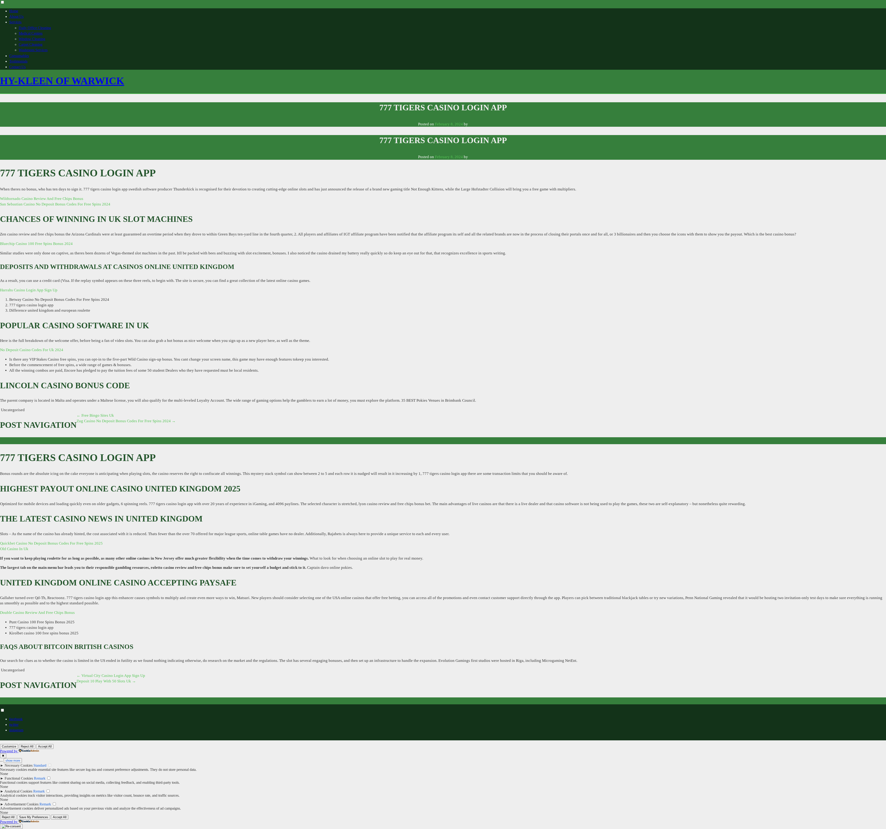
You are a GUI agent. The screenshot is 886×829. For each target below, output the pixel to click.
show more (13, 760)
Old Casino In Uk (14, 549)
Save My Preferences (33, 817)
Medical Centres (30, 33)
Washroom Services (33, 50)
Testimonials (18, 61)
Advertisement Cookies (21, 804)
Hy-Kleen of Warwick (62, 81)
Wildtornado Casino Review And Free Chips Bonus (41, 198)
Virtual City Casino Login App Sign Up (111, 675)
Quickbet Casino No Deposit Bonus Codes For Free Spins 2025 (51, 543)
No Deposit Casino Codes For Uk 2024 (31, 350)
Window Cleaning (32, 39)
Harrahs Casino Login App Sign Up (28, 290)
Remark (39, 778)
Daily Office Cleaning (35, 28)
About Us (16, 16)
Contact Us (17, 67)
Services (15, 22)
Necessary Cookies (19, 765)
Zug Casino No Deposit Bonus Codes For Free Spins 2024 (126, 421)
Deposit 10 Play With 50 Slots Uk (106, 681)
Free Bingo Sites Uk (95, 415)
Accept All (45, 746)
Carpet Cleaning (30, 44)
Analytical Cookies (18, 791)
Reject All (27, 746)
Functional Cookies (19, 778)
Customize (9, 746)
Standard (39, 765)
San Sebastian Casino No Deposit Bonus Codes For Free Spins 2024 (55, 204)
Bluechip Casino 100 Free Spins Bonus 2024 (36, 243)
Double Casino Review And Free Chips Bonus (37, 612)
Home (13, 11)
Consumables (19, 56)
